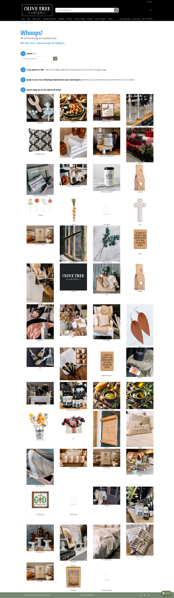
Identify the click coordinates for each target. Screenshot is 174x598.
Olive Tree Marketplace (34, 595)
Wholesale (90, 19)
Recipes (110, 19)
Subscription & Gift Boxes (49, 19)
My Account (149, 1)
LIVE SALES (69, 19)
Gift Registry (61, 19)
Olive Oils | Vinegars (79, 19)
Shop (28, 19)
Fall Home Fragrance (100, 19)
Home (23, 19)
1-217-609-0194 (148, 19)
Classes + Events (36, 19)
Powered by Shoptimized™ (87, 595)
